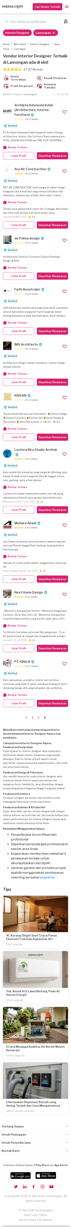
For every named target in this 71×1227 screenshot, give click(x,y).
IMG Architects (26, 344)
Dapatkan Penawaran (52, 155)
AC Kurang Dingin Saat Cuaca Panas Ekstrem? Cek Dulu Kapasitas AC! (31, 937)
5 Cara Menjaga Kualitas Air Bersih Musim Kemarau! (35, 1048)
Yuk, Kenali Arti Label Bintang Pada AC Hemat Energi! (33, 993)
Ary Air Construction (30, 169)
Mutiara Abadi (25, 523)
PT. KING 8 (22, 662)
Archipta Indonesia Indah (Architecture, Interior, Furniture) (33, 110)
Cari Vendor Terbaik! (47, 6)
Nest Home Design (28, 592)
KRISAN (20, 395)
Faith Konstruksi (27, 289)
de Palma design (27, 238)
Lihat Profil (18, 155)
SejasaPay (47, 877)
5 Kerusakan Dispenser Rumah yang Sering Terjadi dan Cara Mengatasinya (33, 1103)
